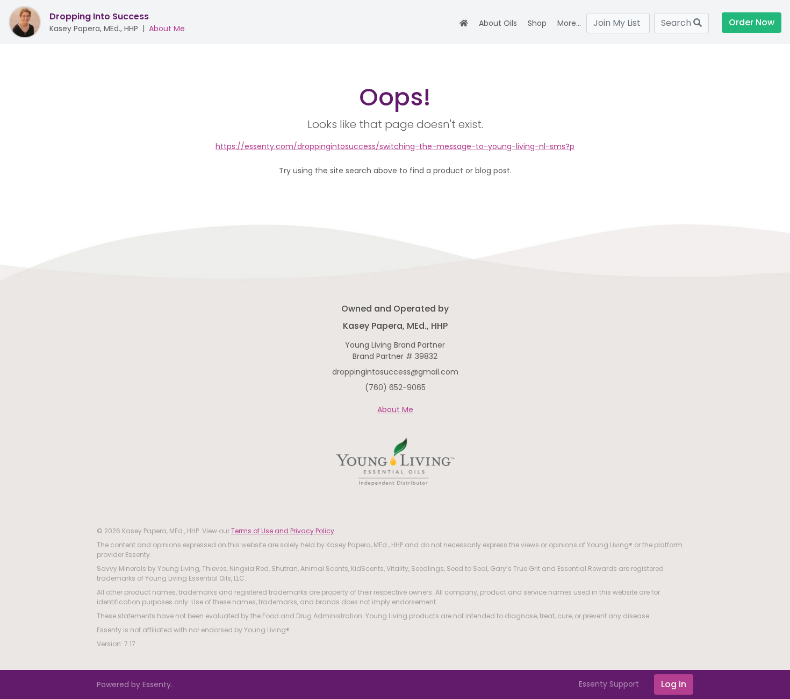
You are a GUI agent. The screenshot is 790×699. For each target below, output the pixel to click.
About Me (167, 28)
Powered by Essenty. (135, 684)
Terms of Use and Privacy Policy (282, 530)
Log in (673, 684)
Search (677, 23)
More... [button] (569, 23)
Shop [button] (537, 23)
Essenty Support (609, 684)
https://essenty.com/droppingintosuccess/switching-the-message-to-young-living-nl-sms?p (395, 146)
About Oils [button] (498, 23)
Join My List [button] (618, 23)
